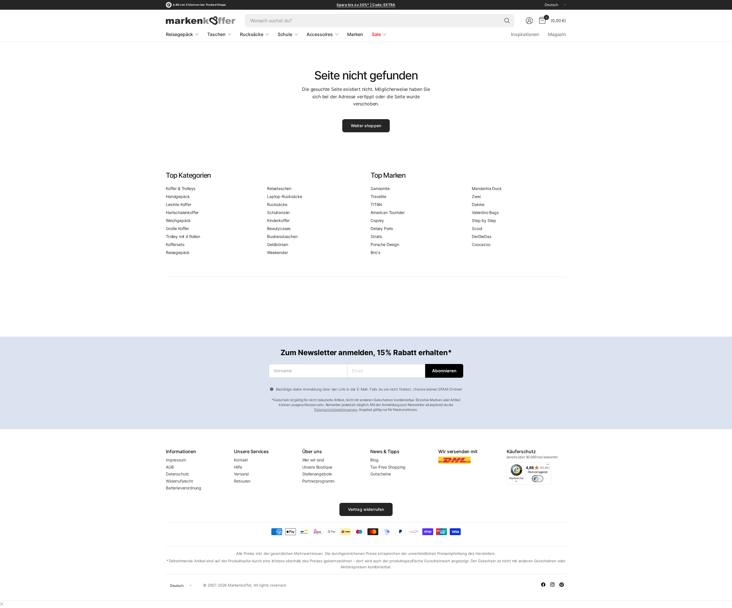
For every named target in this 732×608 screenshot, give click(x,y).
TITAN (376, 204)
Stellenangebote (317, 473)
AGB (170, 467)
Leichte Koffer (178, 204)
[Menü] (547, 465)
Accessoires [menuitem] (320, 34)
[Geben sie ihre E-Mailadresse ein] (444, 371)
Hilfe (238, 467)
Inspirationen (525, 34)
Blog (374, 459)
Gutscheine (380, 473)
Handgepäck (178, 196)
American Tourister (388, 212)
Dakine (478, 204)
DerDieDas (481, 236)
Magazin (557, 34)
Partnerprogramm (318, 481)
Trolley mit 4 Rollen (183, 236)
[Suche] (507, 20)
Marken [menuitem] (355, 34)
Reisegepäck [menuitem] (179, 34)
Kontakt (241, 459)
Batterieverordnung (183, 487)
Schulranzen (278, 212)
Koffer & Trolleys (180, 188)
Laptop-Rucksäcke (284, 196)
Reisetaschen (279, 188)
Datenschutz (177, 473)
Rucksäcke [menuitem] (251, 34)
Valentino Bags (485, 212)
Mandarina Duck (487, 188)
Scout (477, 228)
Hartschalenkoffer (182, 212)
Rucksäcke (277, 204)
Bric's (375, 252)
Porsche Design (385, 244)
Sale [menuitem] (376, 34)
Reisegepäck (178, 252)
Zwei (476, 196)
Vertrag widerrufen (366, 509)
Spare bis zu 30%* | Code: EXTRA (366, 5)
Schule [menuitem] (285, 34)
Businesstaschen (282, 236)
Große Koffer (177, 228)
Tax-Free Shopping (387, 467)
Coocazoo (481, 244)
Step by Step (484, 220)
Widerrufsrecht (179, 481)
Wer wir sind (313, 459)
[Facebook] (543, 584)
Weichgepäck (178, 220)
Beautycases (279, 228)
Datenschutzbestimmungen (335, 409)
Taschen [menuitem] (216, 34)
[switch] (537, 478)
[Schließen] (1, 604)
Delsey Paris (382, 228)
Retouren (242, 481)
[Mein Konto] (529, 20)
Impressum (176, 459)
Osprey (377, 220)
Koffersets (175, 244)
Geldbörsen (277, 244)
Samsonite (380, 188)
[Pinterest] (561, 584)
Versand (241, 473)
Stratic (377, 236)
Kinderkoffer (278, 220)
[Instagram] (552, 584)
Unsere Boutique (317, 467)
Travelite (378, 196)
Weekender (277, 252)
